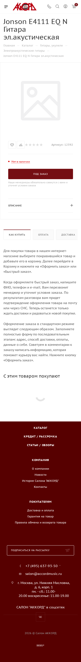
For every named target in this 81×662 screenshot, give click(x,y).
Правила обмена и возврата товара (40, 522)
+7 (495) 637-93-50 (41, 566)
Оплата (43, 234)
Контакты (40, 487)
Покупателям (40, 502)
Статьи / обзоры (40, 445)
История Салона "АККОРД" (40, 481)
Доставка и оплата (40, 510)
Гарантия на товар (40, 516)
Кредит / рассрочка (40, 436)
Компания (40, 460)
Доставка (68, 234)
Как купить (17, 234)
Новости (40, 475)
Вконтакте (40, 617)
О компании (40, 469)
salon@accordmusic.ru (43, 574)
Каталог (40, 428)
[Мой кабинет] (65, 7)
